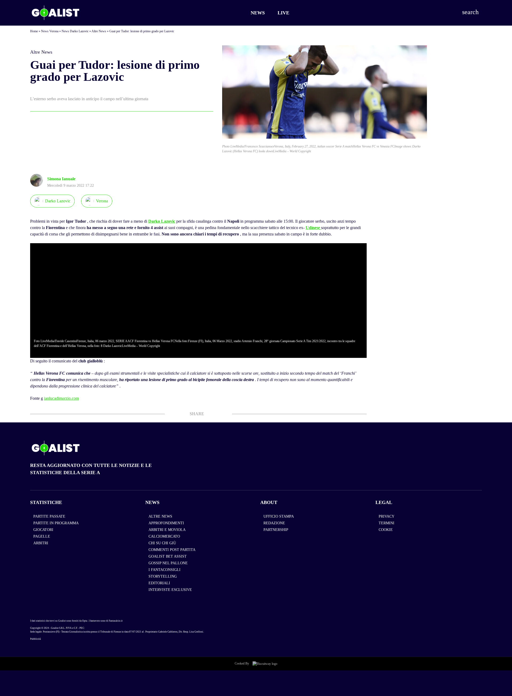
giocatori (43, 530)
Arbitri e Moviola (167, 530)
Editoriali (159, 583)
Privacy (386, 516)
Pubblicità (35, 639)
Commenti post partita (172, 550)
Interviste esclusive (170, 590)
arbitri (40, 543)
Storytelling (163, 576)
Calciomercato (164, 536)
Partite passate (49, 516)
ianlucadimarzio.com (61, 398)
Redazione (274, 523)
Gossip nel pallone (168, 563)
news (152, 502)
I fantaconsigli (165, 570)
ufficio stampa (278, 516)
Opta (84, 620)
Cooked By (242, 663)
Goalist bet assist (168, 556)
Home (34, 31)
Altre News (98, 31)
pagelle (41, 536)
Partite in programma (56, 523)
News (258, 12)
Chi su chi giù (162, 543)
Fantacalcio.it (116, 620)
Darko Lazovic (161, 221)
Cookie (386, 530)
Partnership (275, 530)
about (268, 502)
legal (383, 502)
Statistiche (46, 502)
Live (283, 12)
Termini (386, 523)
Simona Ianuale (61, 179)
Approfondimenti (166, 523)
